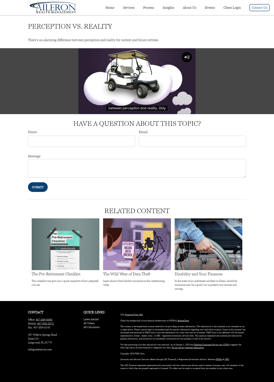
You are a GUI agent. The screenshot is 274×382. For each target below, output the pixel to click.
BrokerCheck (183, 320)
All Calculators (92, 327)
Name (32, 132)
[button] (110, 7)
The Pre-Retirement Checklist (56, 274)
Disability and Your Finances (199, 274)
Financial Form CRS (134, 314)
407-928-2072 (45, 323)
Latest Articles (91, 319)
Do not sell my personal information (188, 347)
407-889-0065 (44, 319)
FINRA (219, 359)
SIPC (227, 359)
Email (143, 132)
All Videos (89, 323)
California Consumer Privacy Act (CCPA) (212, 344)
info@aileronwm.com (40, 349)
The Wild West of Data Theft (126, 274)
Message (34, 156)
